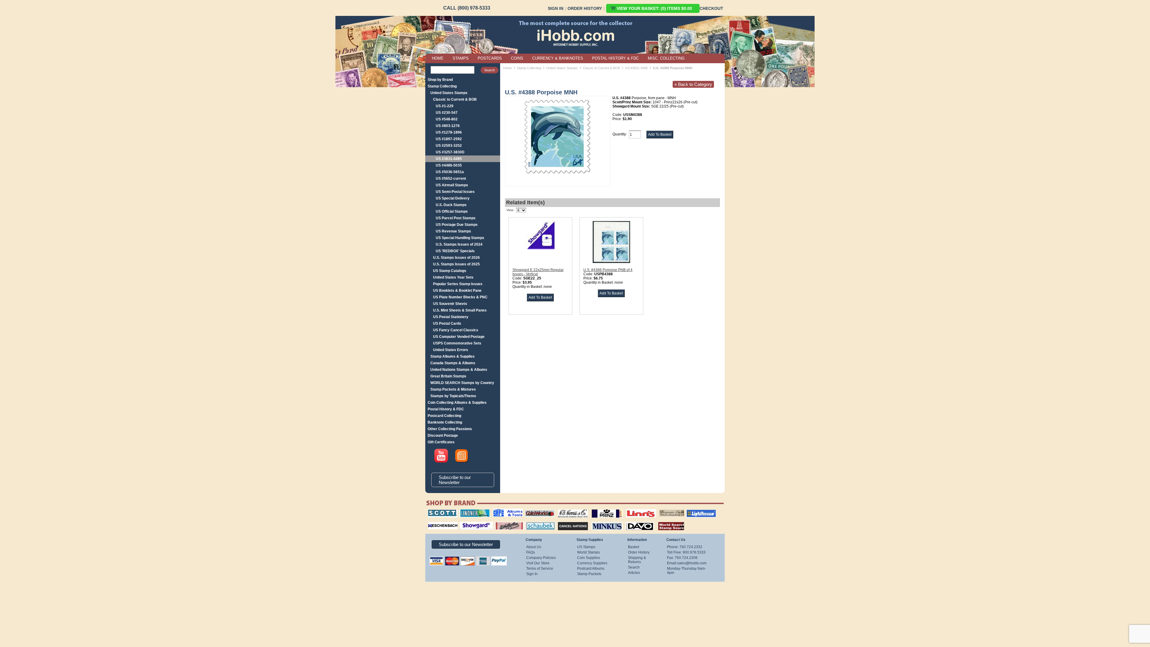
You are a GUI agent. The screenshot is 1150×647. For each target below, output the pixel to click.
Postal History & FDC (446, 409)
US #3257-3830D (450, 152)
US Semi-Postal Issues (455, 192)
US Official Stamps (452, 211)
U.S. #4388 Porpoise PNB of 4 (607, 270)
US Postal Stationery (450, 317)
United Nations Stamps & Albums (458, 370)
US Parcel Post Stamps (456, 218)
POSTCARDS (490, 58)
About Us (533, 547)
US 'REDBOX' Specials (455, 251)
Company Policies (541, 558)
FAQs (530, 552)
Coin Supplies (588, 558)
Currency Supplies (592, 563)
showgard (466, 521)
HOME (438, 58)
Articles (634, 573)
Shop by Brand (440, 80)
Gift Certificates (441, 442)
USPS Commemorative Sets (457, 343)
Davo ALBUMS (631, 521)
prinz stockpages (601, 509)
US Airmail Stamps (452, 185)
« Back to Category (693, 84)
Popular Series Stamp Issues (457, 284)
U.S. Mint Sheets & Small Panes (460, 310)
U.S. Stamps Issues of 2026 (456, 258)
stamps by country (666, 521)
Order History (585, 8)
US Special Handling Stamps (460, 238)
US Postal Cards (447, 323)
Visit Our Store (538, 563)
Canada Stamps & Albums (452, 363)
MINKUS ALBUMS (602, 521)
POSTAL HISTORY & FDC (615, 58)
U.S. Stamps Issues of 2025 (456, 264)
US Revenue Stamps (453, 231)
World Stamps (588, 552)
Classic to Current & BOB (455, 99)
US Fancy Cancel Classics (455, 330)
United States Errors (450, 350)
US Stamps (586, 547)
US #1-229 (444, 106)
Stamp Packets (589, 574)
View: (510, 210)
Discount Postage (443, 435)
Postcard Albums (590, 568)
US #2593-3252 (449, 145)
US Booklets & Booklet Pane (457, 290)
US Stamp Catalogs (449, 271)
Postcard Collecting (444, 416)
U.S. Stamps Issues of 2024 (459, 244)
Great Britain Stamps (448, 376)
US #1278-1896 (449, 132)
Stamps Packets (568, 521)
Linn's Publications (634, 509)
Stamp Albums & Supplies (452, 356)
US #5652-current (451, 178)
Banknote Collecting (445, 422)
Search (634, 567)
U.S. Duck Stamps (451, 205)
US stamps (660, 509)
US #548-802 (447, 119)
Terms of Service (539, 568)
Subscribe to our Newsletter (455, 480)
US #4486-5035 (449, 165)
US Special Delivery (453, 198)
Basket (633, 547)
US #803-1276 (448, 126)
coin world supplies (538, 509)
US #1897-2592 (449, 139)
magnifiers (433, 521)
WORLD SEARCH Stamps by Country (462, 383)
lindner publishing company (472, 511)
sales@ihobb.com (691, 563)
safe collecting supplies (501, 511)
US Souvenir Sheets (450, 304)
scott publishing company (438, 511)
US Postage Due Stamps (457, 225)
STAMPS (461, 58)
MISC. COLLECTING (666, 58)
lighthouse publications (694, 511)
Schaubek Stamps (537, 521)
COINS (517, 58)
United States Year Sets (453, 277)
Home (507, 68)
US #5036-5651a (450, 172)
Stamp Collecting (442, 86)
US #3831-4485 (449, 159)
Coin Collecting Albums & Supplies (457, 402)
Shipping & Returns (637, 560)
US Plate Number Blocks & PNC (460, 297)
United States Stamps (448, 93)
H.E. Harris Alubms (570, 509)
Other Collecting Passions (450, 429)
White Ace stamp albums (503, 523)
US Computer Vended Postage (459, 337)
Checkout (711, 8)
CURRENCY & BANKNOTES (557, 58)
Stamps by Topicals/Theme (453, 396)
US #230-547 (447, 113)
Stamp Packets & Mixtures (453, 389)
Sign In (555, 8)
